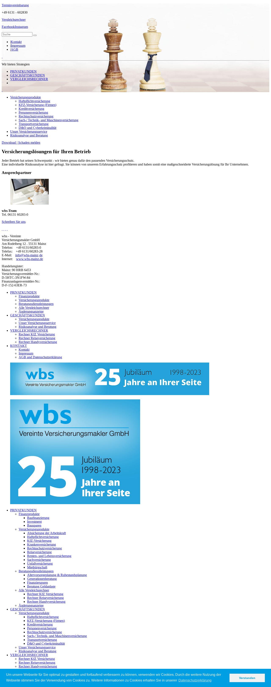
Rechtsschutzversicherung (36, 116)
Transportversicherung (33, 124)
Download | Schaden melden (21, 142)
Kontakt (16, 42)
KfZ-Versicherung (39, 540)
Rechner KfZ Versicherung (37, 334)
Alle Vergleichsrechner (34, 307)
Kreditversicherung (31, 108)
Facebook (8, 27)
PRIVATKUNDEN (23, 71)
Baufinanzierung (38, 518)
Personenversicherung (33, 112)
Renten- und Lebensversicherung (49, 556)
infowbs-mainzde (29, 255)
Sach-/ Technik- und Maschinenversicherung (48, 120)
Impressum (18, 45)
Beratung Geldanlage (41, 586)
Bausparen (34, 525)
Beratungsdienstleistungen (36, 304)
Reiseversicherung (39, 552)
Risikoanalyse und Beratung (29, 135)
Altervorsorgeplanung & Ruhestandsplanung (57, 575)
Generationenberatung (42, 579)
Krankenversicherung (41, 544)
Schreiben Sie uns (14, 221)
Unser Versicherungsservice (28, 131)
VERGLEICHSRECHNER (29, 79)
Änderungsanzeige (31, 311)
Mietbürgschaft (37, 567)
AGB (14, 49)
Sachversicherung (39, 559)
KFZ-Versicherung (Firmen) (37, 105)
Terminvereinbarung (15, 5)
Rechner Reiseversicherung (37, 338)
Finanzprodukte (29, 296)
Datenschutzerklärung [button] (195, 680)
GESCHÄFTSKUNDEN (27, 75)
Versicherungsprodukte (25, 97)
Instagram (21, 27)
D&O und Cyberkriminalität (37, 128)
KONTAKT (18, 346)
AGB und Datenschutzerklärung (40, 357)
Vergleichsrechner (14, 19)
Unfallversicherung (40, 563)
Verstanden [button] (247, 678)
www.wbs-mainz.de (29, 259)
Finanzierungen (37, 582)
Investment (34, 521)
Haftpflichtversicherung (34, 101)
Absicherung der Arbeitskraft (46, 533)
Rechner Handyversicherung (38, 342)
